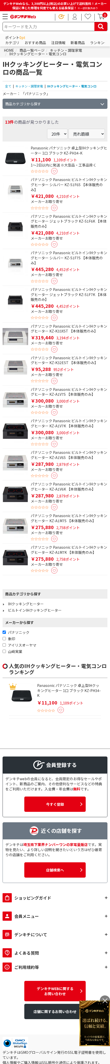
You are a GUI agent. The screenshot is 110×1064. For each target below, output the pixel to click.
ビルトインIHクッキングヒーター (35, 610)
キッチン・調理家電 (29, 86)
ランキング (99, 42)
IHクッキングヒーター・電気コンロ (71, 86)
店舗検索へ (55, 870)
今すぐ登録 (55, 804)
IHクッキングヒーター (26, 603)
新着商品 (78, 42)
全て (8, 86)
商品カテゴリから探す (23, 103)
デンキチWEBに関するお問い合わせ (55, 991)
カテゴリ (12, 42)
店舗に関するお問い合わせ (55, 1011)
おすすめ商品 (35, 42)
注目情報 (58, 42)
